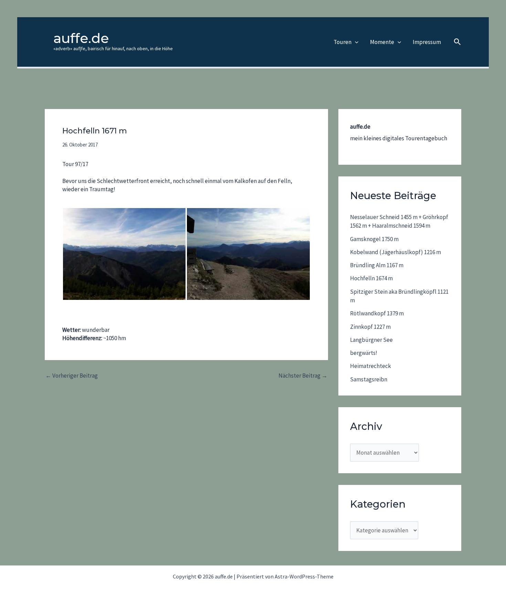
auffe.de (81, 38)
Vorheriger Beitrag (71, 376)
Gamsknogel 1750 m (374, 239)
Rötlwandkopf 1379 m (377, 313)
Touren (342, 42)
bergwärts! (363, 353)
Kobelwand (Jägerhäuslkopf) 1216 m (395, 252)
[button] (354, 42)
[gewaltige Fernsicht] (124, 254)
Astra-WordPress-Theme (304, 576)
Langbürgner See (371, 340)
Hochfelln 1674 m (371, 278)
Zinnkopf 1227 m (370, 326)
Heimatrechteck (370, 366)
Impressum (427, 42)
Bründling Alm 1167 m (376, 265)
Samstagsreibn (368, 379)
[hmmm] (248, 254)
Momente (382, 42)
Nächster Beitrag (302, 376)
